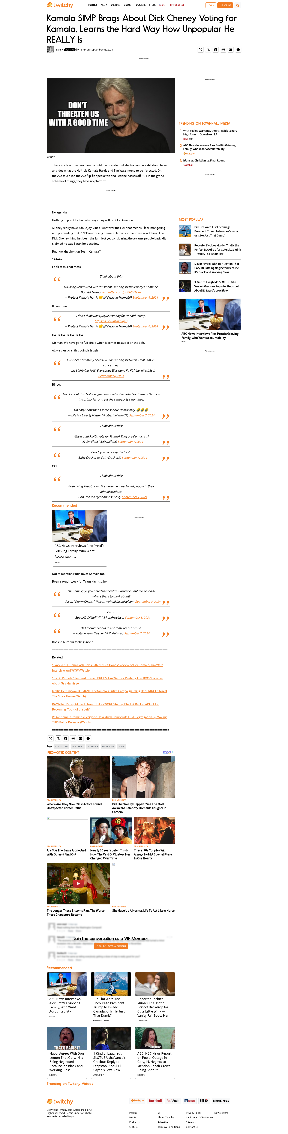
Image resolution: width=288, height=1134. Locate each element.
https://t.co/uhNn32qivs (111, 321)
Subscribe (225, 5)
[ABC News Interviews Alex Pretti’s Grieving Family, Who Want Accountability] (79, 526)
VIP (159, 1113)
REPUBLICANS (108, 746)
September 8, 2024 (111, 376)
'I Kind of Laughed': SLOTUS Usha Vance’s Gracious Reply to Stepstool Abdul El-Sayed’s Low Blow (109, 1062)
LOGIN (210, 5)
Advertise (163, 1122)
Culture (115, 5)
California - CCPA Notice (199, 1117)
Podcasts (140, 5)
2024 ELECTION (61, 746)
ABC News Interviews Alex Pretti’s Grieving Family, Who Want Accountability (79, 551)
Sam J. (59, 49)
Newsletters (221, 1113)
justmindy (142, 1020)
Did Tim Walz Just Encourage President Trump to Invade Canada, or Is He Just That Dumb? (109, 1007)
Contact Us (192, 1127)
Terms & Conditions (169, 1127)
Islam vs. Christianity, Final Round (204, 160)
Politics (92, 5)
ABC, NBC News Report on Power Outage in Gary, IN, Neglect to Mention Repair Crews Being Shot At (154, 1062)
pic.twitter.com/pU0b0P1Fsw (121, 292)
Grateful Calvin (101, 1020)
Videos (127, 5)
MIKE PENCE (93, 746)
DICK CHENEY (77, 746)
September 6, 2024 (145, 297)
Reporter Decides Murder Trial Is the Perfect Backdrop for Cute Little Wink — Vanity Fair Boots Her (152, 1007)
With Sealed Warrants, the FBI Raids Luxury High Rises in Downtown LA (210, 132)
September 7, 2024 (141, 415)
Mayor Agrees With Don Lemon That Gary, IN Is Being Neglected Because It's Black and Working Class (66, 1062)
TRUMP (121, 746)
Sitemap (190, 1122)
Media (104, 5)
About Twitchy (166, 1117)
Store (152, 5)
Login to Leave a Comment (111, 946)
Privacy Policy (193, 1113)
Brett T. (58, 562)
